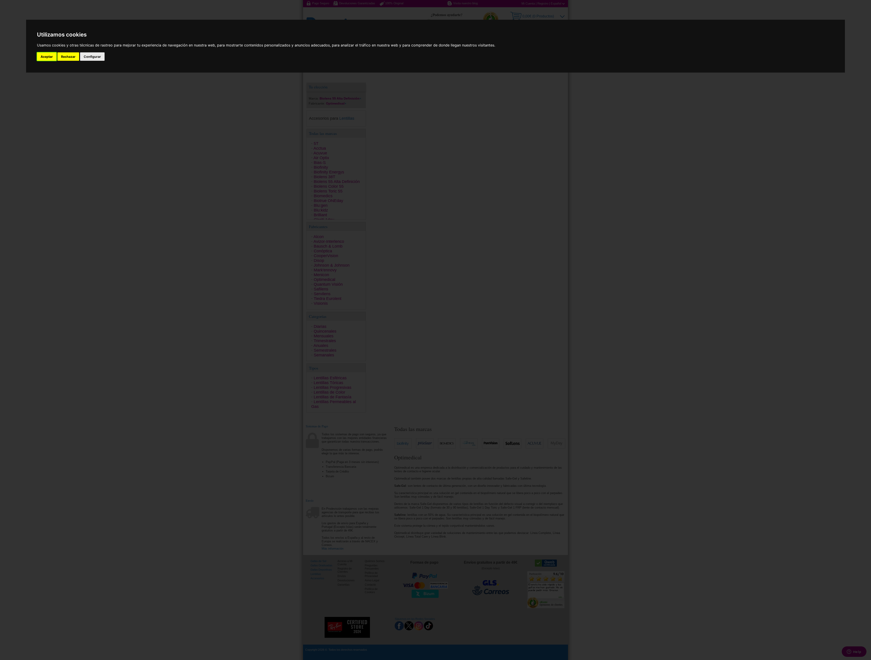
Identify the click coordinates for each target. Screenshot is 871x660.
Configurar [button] (92, 56)
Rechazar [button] (68, 56)
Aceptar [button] (47, 56)
